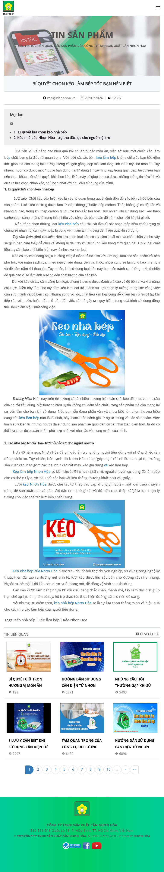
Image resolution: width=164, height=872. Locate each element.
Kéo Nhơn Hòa (75, 619)
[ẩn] (11, 124)
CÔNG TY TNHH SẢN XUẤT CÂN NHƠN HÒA (8, 9)
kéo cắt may (71, 465)
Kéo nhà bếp (24, 619)
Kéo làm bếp (49, 619)
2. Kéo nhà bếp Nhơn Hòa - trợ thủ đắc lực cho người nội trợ (62, 137)
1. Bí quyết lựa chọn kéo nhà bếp (40, 132)
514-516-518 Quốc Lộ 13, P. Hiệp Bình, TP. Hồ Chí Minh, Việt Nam (81, 830)
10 (108, 769)
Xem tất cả (149, 634)
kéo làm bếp (118, 465)
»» (134, 769)
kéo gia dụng (93, 465)
